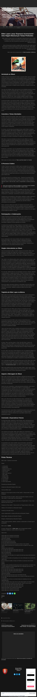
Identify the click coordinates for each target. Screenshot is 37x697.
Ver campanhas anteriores (29, 683)
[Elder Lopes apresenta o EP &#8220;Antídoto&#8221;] (6, 606)
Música (7, 26)
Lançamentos (11, 26)
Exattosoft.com (26, 696)
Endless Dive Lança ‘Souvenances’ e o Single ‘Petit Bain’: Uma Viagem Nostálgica (30, 610)
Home (4, 26)
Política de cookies (22, 695)
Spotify (9, 525)
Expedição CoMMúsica (25, 18)
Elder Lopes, (15, 528)
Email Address (29, 673)
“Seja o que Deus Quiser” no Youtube (24, 159)
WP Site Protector (20, 696)
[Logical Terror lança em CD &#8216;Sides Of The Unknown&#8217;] (18, 606)
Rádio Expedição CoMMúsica (29, 52)
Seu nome (29, 678)
